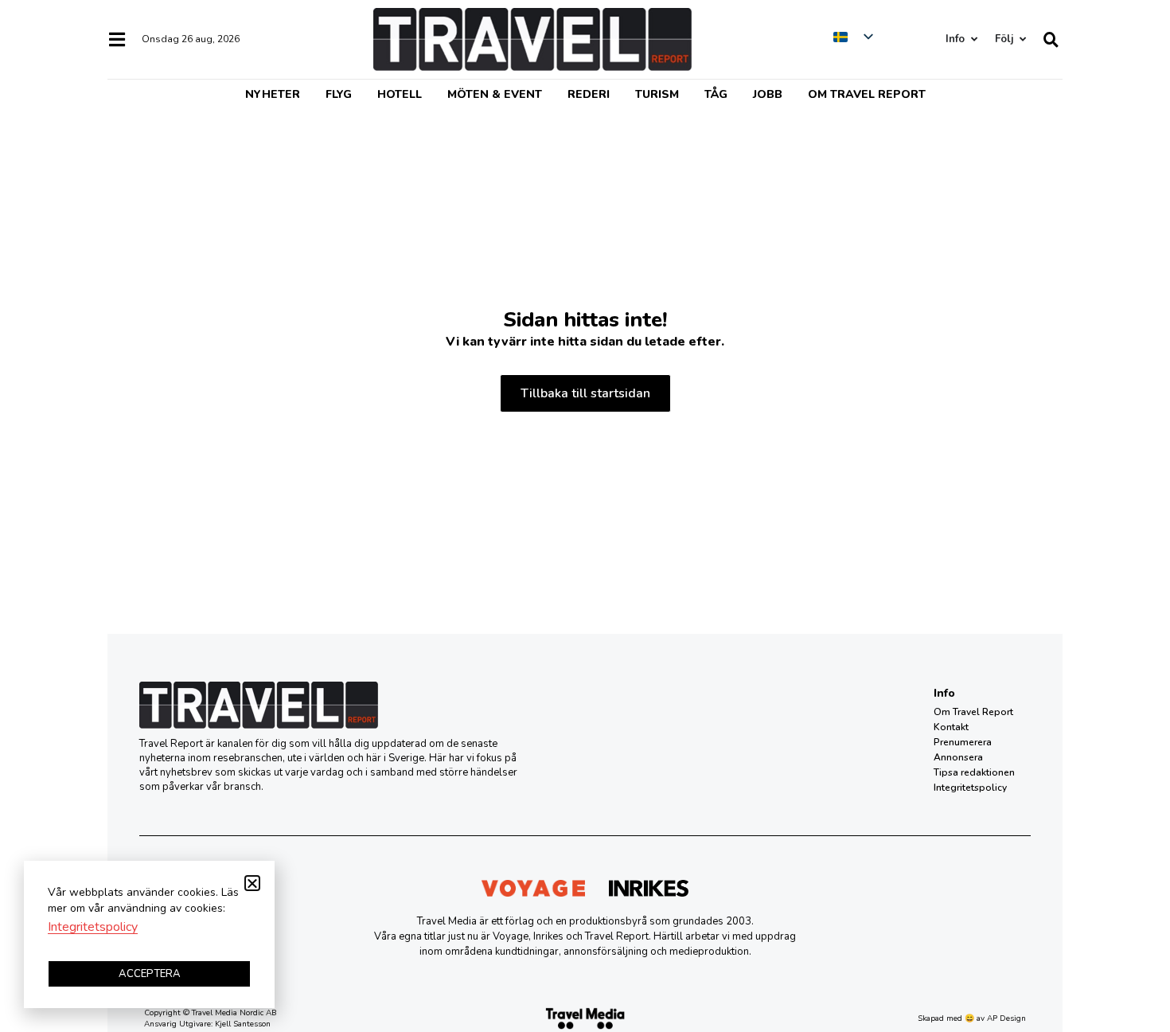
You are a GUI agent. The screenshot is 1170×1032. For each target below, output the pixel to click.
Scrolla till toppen (1130, 939)
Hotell (399, 94)
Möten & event (494, 94)
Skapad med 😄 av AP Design (972, 1018)
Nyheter (272, 94)
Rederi (588, 94)
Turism (657, 94)
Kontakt (951, 727)
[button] (252, 883)
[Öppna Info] (974, 39)
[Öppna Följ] (1022, 39)
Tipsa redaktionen (974, 772)
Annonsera (958, 757)
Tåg (715, 94)
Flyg (339, 94)
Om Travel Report (867, 94)
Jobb (767, 94)
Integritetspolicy (970, 787)
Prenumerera (963, 742)
